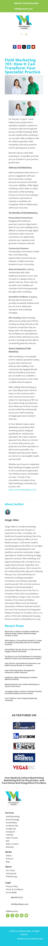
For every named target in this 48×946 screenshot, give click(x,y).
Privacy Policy (12, 886)
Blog (8, 861)
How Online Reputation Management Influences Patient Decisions (20, 671)
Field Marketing (13, 816)
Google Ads (11, 828)
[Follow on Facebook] (15, 47)
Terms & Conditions (14, 889)
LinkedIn (10, 834)
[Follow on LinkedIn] (29, 47)
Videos (9, 855)
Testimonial (11, 873)
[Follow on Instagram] (19, 47)
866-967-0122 (17, 897)
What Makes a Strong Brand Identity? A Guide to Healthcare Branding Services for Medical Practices (23, 642)
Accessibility (11, 892)
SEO (7, 841)
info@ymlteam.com (23, 9)
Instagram (10, 831)
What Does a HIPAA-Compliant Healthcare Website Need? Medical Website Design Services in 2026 (22, 633)
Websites (10, 847)
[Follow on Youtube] (33, 47)
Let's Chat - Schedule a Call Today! (24, 40)
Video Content (12, 844)
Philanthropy (11, 876)
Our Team (10, 870)
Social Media (11, 822)
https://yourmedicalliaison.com (22, 489)
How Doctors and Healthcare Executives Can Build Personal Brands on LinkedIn (22, 664)
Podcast (9, 858)
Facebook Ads (12, 825)
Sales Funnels (12, 838)
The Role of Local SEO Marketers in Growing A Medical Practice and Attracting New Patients (23, 657)
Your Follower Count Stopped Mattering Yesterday (21, 699)
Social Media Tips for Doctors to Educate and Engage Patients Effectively (23, 650)
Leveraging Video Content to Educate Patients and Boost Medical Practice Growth (23, 692)
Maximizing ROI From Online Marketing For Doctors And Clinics (22, 685)
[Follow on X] (24, 47)
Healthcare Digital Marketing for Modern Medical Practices (21, 678)
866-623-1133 (20, 3)
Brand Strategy (12, 819)
